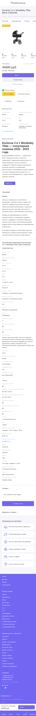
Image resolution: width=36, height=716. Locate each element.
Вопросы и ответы (7, 650)
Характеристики (16, 21)
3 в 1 (3, 608)
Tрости (4, 600)
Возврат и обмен (6, 655)
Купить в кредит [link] (8, 94)
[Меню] (3, 3)
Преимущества (6, 644)
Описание (5, 21)
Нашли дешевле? (18, 84)
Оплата (4, 652)
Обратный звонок (7, 679)
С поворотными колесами (9, 621)
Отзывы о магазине (7, 658)
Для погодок (5, 602)
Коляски (4, 594)
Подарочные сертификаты (9, 666)
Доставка (4, 579)
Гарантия (4, 639)
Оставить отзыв (18, 503)
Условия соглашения (8, 663)
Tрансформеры (6, 613)
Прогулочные (6, 619)
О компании (5, 636)
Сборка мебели (6, 585)
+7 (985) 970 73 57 (7, 677)
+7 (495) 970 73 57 (7, 675)
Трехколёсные (6, 597)
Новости (4, 661)
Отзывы (27, 21)
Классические (6, 605)
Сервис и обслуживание (9, 642)
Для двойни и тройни (8, 616)
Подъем (4, 582)
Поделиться (9, 183)
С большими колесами (8, 624)
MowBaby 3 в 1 (6, 441)
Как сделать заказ (7, 647)
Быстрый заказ (18, 79)
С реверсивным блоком (8, 627)
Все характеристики (7, 131)
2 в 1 (3, 610)
